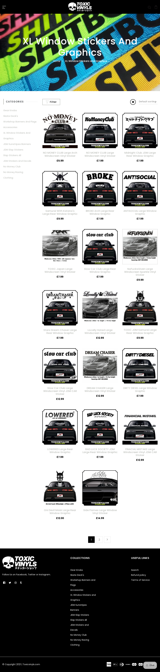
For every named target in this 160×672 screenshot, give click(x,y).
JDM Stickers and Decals (17, 161)
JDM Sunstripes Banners (17, 144)
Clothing (8, 177)
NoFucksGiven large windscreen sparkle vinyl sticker (140, 272)
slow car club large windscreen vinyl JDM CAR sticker (60, 391)
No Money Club (12, 166)
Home (56, 61)
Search (135, 570)
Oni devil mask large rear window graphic (60, 511)
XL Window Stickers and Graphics (16, 135)
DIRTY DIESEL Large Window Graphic (140, 389)
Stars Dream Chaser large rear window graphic (60, 331)
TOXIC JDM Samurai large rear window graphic (140, 331)
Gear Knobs (10, 110)
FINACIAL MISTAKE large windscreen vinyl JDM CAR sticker (140, 452)
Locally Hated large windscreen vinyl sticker (100, 331)
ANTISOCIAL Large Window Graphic (140, 212)
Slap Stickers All (12, 155)
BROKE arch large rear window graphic (100, 212)
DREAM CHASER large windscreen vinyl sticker (100, 389)
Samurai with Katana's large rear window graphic (60, 212)
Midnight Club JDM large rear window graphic (140, 154)
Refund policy (138, 575)
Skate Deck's (10, 116)
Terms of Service (140, 580)
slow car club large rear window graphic (100, 270)
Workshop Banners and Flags (20, 121)
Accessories (10, 127)
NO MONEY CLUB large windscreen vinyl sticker (100, 154)
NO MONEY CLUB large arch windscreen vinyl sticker (60, 154)
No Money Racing (13, 172)
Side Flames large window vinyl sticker (100, 511)
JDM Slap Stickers (13, 149)
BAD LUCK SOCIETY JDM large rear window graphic (100, 450)
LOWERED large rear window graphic (60, 450)
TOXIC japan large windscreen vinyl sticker (60, 270)
